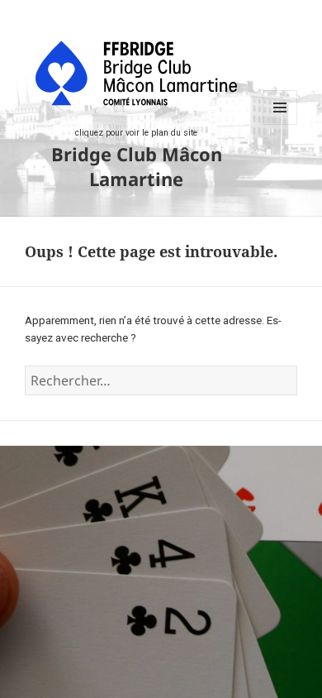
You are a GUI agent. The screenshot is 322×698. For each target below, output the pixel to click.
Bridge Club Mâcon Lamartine (136, 166)
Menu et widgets (280, 124)
